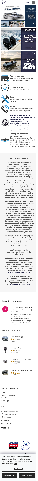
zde (15, 463)
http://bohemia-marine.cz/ (19, 272)
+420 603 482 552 (10, 414)
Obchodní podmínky (8, 395)
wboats (7, 420)
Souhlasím (27, 476)
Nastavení (18, 469)
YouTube (7, 423)
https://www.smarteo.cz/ (20, 285)
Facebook (7, 417)
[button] (3, 16)
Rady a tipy (5, 401)
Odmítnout (9, 476)
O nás (3, 392)
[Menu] (33, 3)
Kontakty (4, 398)
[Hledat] (22, 3)
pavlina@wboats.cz (11, 411)
